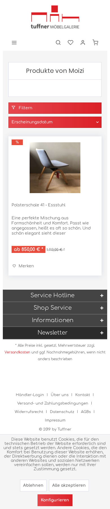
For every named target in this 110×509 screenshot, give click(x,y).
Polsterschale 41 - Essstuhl (38, 205)
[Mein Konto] (83, 42)
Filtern (25, 108)
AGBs (86, 412)
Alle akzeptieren (69, 485)
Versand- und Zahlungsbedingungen (52, 403)
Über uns (60, 395)
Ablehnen (33, 485)
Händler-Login (30, 395)
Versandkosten (17, 352)
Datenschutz (62, 412)
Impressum (55, 420)
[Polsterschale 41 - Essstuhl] (55, 167)
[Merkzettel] (70, 42)
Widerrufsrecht (29, 412)
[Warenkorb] (95, 42)
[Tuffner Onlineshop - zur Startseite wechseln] (55, 17)
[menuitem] (14, 42)
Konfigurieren (55, 500)
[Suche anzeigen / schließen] (58, 42)
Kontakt (82, 395)
